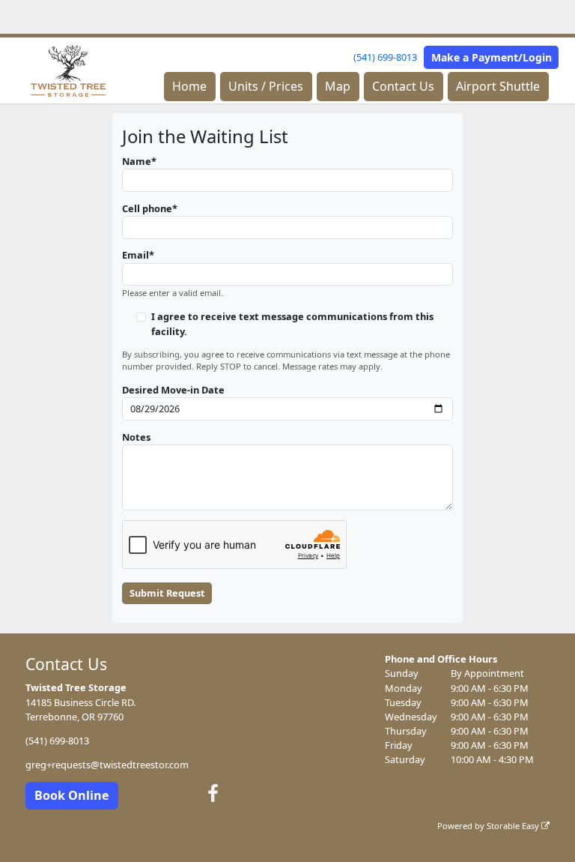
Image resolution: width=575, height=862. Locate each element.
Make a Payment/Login (491, 57)
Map (337, 86)
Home (189, 86)
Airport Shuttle (498, 86)
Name (136, 161)
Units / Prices (265, 86)
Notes (136, 437)
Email (135, 255)
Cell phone (147, 208)
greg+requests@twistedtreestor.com (107, 764)
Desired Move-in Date (173, 390)
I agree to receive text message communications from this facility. (292, 323)
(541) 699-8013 (385, 57)
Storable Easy (514, 825)
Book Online (71, 795)
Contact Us (403, 86)
